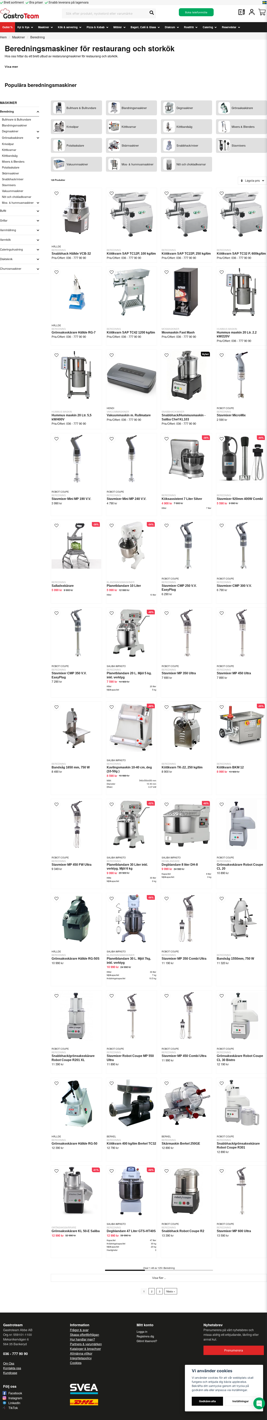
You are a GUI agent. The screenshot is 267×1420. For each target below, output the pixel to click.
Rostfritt (189, 27)
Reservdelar (229, 27)
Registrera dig (145, 1336)
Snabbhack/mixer (12, 179)
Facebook (15, 1393)
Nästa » (170, 1291)
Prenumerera (233, 1350)
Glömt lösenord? (147, 1341)
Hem (3, 37)
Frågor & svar (79, 1330)
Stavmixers (9, 185)
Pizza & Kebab (96, 27)
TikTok (13, 1408)
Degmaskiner (10, 131)
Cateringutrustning (11, 249)
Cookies (76, 1362)
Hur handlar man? (82, 1339)
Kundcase (10, 1372)
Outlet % (7, 27)
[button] (264, 2)
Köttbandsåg (10, 156)
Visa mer (11, 67)
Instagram (15, 1398)
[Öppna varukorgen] (262, 12)
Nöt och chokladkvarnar (16, 197)
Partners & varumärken (86, 1344)
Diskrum (170, 27)
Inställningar (240, 1401)
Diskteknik (6, 259)
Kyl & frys (23, 27)
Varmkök (5, 240)
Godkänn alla (207, 1401)
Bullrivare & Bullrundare (16, 119)
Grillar (3, 220)
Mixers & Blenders (13, 161)
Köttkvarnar (9, 150)
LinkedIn (14, 1403)
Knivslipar (8, 144)
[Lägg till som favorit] (242, 12)
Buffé (3, 211)
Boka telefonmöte (196, 12)
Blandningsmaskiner (14, 125)
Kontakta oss (12, 1368)
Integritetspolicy (81, 1358)
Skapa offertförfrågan (84, 1334)
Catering (208, 27)
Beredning (7, 111)
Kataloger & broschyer (85, 1348)
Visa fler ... (159, 1278)
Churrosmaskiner (10, 268)
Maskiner (43, 27)
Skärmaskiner (10, 173)
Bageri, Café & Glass (143, 27)
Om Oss (8, 1363)
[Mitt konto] (252, 12)
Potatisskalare (10, 167)
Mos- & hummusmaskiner (18, 203)
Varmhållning (8, 230)
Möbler (117, 27)
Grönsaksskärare (12, 138)
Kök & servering (68, 27)
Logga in (142, 1331)
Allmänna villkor (81, 1353)
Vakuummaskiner (12, 191)
